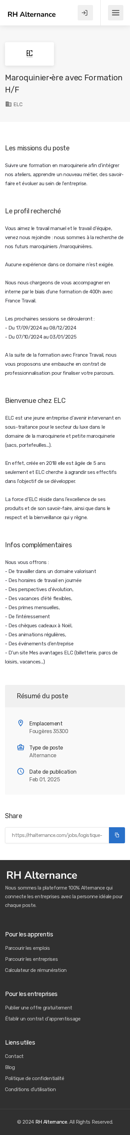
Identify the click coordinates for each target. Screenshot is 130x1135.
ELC (17, 104)
